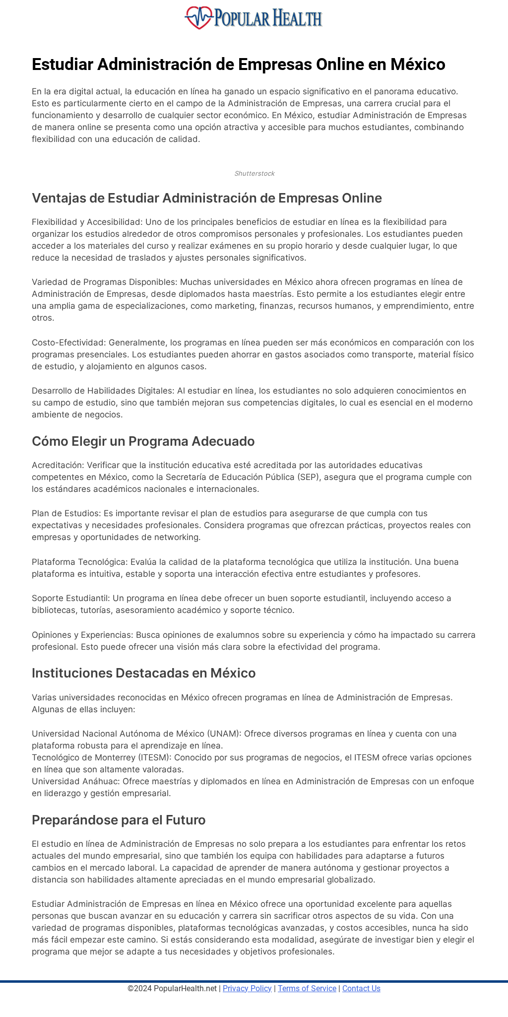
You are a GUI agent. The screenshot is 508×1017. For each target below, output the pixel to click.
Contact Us (361, 988)
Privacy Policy (247, 988)
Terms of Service (307, 988)
